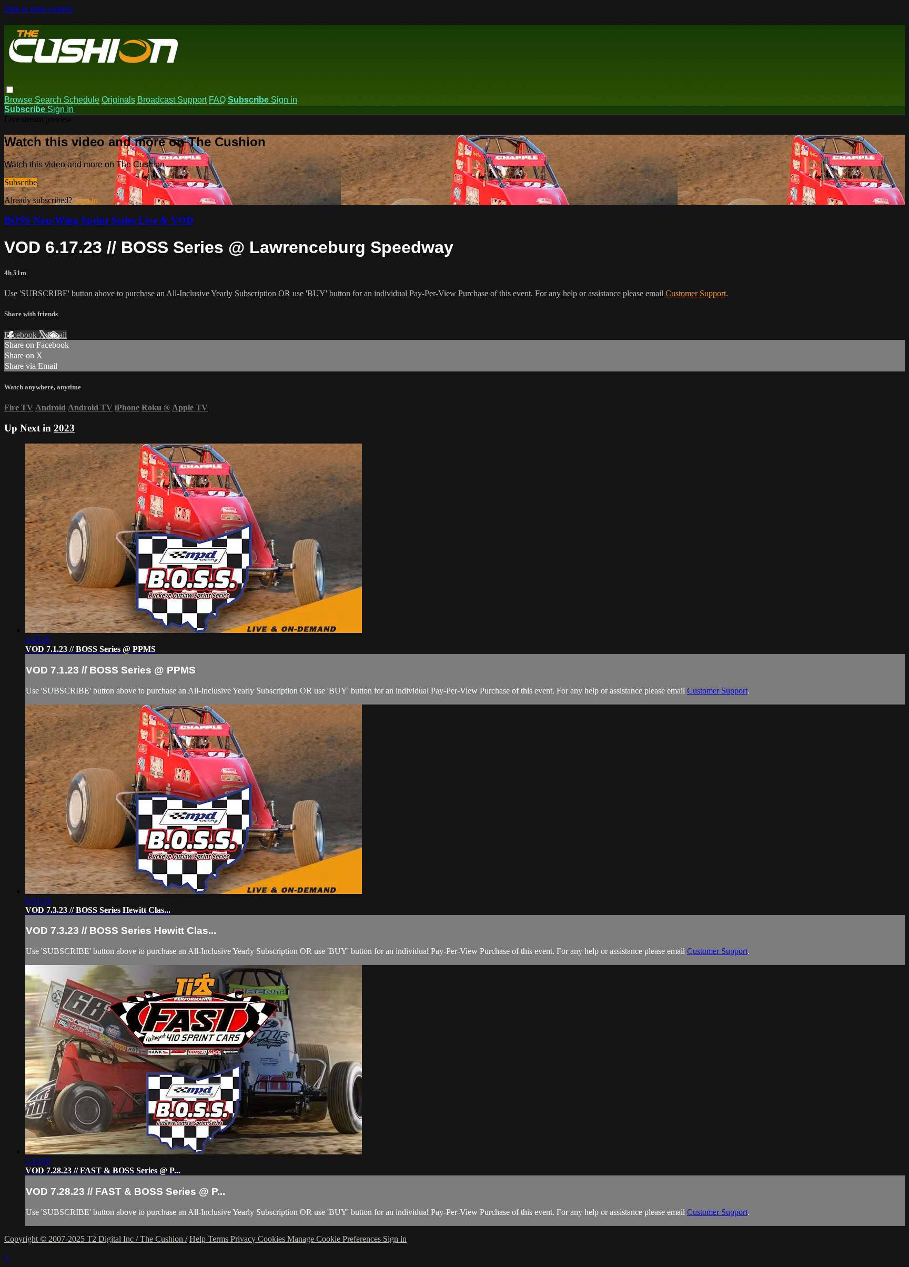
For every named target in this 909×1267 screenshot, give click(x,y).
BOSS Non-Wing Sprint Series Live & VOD (99, 220)
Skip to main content (38, 8)
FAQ (217, 99)
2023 (64, 428)
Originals (118, 99)
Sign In (60, 109)
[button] (9, 89)
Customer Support (695, 293)
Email (57, 334)
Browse (19, 99)
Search (49, 99)
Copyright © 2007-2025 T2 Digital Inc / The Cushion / (95, 1238)
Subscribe (20, 182)
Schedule (81, 99)
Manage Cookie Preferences (335, 1238)
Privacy (244, 1238)
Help (198, 1238)
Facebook (21, 334)
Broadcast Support (172, 99)
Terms (219, 1238)
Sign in (284, 99)
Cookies (272, 1238)
